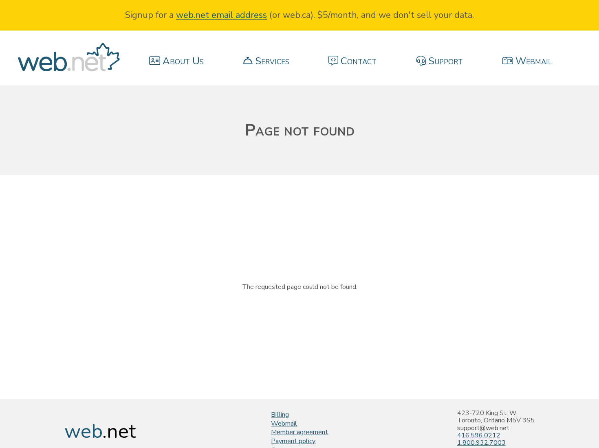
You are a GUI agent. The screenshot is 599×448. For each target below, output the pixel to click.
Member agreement (299, 432)
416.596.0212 (478, 435)
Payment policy (293, 441)
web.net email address (221, 15)
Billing (280, 414)
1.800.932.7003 (481, 442)
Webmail (284, 423)
